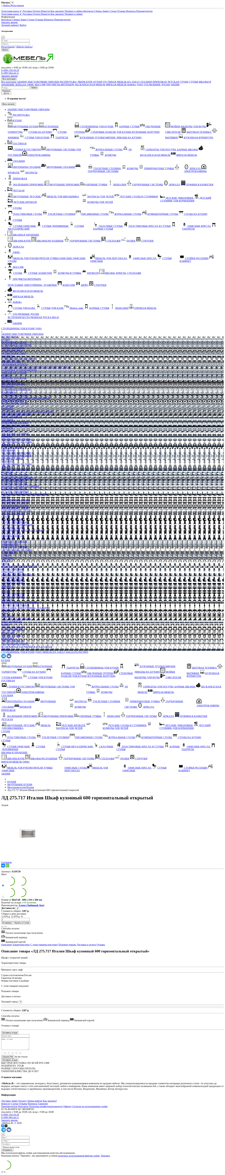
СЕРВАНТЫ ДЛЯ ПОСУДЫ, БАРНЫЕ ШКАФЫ (27, 411)
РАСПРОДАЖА (68, 82)
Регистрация (17, 5)
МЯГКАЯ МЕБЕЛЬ (116, 84)
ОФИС (30, 84)
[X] (6, 1125)
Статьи (113, 11)
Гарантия (43, 1103)
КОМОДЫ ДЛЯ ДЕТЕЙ (14, 489)
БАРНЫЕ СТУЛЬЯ (11, 361)
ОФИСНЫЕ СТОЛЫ (12, 572)
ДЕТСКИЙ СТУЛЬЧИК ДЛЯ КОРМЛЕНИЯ (24, 494)
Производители (144, 11)
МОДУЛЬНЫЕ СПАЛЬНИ (15, 425)
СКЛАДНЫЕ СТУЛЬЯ (13, 527)
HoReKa (131, 84)
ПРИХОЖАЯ (159, 82)
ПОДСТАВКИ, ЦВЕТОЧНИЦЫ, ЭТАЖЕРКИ (25, 608)
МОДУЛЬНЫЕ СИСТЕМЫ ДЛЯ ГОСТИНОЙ (25, 397)
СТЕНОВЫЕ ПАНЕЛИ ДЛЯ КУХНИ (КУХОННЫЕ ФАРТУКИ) (35, 367)
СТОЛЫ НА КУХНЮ (12, 348)
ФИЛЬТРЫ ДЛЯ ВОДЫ (13, 378)
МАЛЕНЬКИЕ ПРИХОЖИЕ (16, 453)
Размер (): (6, 899)
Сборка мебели (34, 1101)
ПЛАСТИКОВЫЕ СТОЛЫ (15, 500)
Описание (6, 944)
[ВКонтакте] (3, 865)
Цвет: (4, 874)
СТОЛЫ (184, 82)
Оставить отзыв (9, 1060)
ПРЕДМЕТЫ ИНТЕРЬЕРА (60, 84)
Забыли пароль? (24, 46)
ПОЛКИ (5, 555)
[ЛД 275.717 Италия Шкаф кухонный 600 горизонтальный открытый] (28, 859)
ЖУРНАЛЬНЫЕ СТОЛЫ (14, 403)
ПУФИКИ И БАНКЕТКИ (14, 469)
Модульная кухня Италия (20, 787)
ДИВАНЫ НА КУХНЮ (13, 372)
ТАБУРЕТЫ (7, 356)
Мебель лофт (8, 632)
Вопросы (131, 11)
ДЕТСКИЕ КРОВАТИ (13, 480)
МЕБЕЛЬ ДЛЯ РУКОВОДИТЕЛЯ (19, 566)
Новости (46, 11)
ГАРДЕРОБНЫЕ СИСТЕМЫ (16, 442)
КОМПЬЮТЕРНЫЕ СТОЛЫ (16, 511)
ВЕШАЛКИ (7, 461)
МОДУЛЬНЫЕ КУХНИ (13, 342)
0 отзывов (6, 862)
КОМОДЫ (6, 408)
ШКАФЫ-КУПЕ (10, 544)
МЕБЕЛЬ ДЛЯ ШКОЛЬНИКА (17, 478)
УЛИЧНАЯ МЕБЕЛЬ (12, 641)
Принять (105, 1155)
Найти (34, 87)
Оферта (67, 1106)
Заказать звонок (9, 22)
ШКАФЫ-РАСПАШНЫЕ (14, 547)
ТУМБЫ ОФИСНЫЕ (12, 569)
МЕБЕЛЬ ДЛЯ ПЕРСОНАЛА (17, 574)
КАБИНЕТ (7, 585)
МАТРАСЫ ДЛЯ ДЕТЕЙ (14, 483)
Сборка (98, 11)
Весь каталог (8, 104)
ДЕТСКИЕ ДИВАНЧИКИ (15, 491)
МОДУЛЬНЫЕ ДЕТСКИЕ (15, 475)
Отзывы (121, 11)
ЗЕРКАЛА (20, 84)
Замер (105, 11)
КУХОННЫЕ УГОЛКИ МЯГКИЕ (19, 370)
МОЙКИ (6, 375)
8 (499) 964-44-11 (10, 73)
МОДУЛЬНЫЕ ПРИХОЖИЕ (16, 455)
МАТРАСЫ (7, 431)
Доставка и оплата (86, 944)
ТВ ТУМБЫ (7, 406)
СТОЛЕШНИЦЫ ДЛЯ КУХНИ (18, 328)
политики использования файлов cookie (79, 1155)
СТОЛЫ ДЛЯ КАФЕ (12, 627)
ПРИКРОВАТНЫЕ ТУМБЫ (16, 439)
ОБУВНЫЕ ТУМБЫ (12, 458)
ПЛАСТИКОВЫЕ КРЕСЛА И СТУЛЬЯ (22, 530)
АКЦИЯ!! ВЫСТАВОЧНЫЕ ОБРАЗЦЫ (38, 82)
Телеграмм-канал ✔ (11, 11)
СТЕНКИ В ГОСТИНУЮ (14, 395)
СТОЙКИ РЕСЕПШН (12, 583)
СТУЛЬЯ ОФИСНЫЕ (12, 519)
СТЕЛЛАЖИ (8, 552)
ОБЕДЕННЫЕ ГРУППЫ (14, 364)
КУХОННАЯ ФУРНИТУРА (16, 389)
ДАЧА (140, 84)
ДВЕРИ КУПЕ (85, 82)
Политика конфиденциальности (46, 1106)
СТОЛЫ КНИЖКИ (11, 350)
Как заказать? (58, 11)
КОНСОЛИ (7, 610)
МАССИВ (40, 84)
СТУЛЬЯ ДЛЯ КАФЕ (12, 630)
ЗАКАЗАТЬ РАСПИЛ (76, 652)
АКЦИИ (175, 84)
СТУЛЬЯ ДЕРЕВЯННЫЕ (14, 522)
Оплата (37, 11)
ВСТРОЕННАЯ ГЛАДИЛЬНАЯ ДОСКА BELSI (26, 646)
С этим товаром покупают (44, 944)
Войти (7, 5)
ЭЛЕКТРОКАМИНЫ (12, 400)
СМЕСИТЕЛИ (9, 381)
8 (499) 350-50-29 (10, 70)
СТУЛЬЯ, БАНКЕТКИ (13, 594)
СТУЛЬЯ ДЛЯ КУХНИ (13, 353)
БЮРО (4, 613)
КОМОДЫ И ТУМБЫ (12, 596)
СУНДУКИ (7, 558)
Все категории (8, 82)
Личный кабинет (10, 25)
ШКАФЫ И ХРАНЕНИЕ (25, 235)
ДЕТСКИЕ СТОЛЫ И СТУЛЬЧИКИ (20, 486)
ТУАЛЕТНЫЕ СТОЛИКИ (15, 433)
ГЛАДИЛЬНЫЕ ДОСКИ (157, 84)
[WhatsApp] (7, 865)
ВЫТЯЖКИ (7, 386)
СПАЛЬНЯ (146, 82)
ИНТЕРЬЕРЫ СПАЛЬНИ (14, 422)
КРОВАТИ (7, 428)
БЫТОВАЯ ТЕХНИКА (13, 384)
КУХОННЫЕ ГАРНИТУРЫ (16, 345)
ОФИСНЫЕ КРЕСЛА (12, 536)
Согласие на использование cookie (90, 1106)
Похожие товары (67, 944)
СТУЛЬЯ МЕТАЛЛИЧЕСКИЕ (17, 525)
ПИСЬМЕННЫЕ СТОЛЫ (14, 505)
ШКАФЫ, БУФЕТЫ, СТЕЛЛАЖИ (19, 602)
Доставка (27, 11)
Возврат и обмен (74, 11)
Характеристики (21, 944)
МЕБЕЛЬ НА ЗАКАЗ (128, 82)
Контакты (88, 11)
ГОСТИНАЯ (109, 82)
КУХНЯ (97, 82)
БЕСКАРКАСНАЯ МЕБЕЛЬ (90, 84)
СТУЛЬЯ (193, 82)
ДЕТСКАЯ (173, 82)
